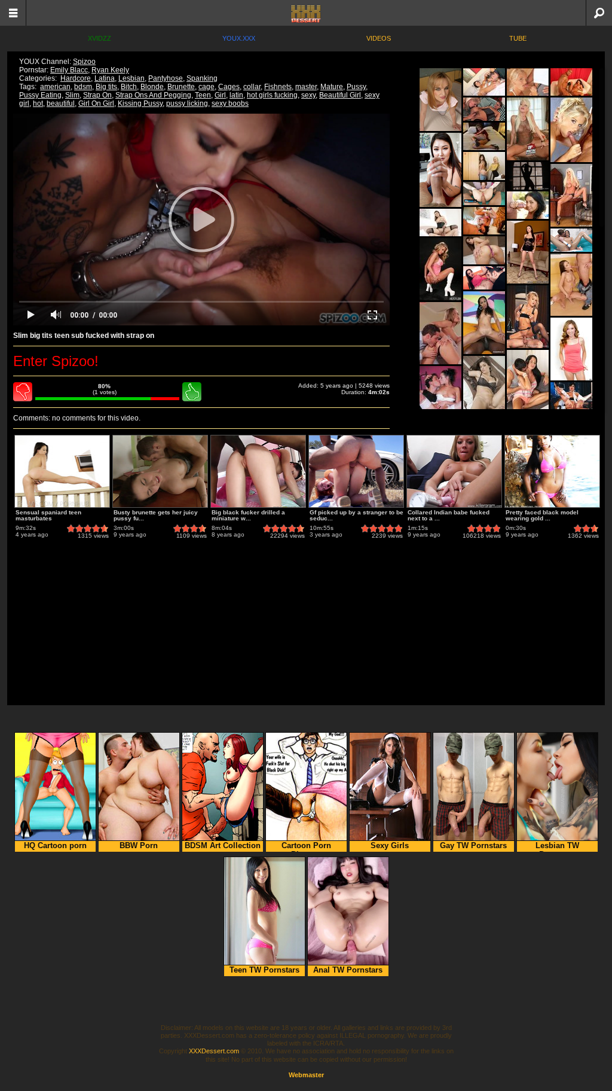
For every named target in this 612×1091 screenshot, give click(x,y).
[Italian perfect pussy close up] (484, 250)
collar (252, 87)
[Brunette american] (484, 136)
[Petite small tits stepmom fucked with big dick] (440, 170)
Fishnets (278, 87)
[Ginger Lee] (528, 316)
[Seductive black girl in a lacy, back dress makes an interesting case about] (528, 252)
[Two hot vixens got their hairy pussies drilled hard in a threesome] (484, 109)
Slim (72, 95)
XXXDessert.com (214, 1051)
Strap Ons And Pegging (153, 95)
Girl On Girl (96, 103)
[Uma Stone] (484, 387)
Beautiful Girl (340, 95)
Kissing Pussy (140, 103)
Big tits (106, 87)
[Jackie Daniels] (528, 205)
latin (236, 95)
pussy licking (187, 103)
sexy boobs (230, 103)
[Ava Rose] (571, 396)
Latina (104, 78)
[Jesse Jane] (528, 128)
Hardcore (75, 78)
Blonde (152, 87)
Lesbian (131, 78)
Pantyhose (165, 78)
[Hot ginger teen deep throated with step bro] (484, 193)
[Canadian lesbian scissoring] (484, 166)
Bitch (129, 87)
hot (38, 103)
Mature (331, 87)
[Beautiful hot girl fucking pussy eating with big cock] (571, 240)
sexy (308, 95)
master (306, 87)
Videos (378, 38)
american (55, 87)
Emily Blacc (69, 70)
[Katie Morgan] (440, 269)
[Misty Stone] (484, 322)
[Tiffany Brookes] (484, 220)
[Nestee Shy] (440, 333)
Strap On (97, 95)
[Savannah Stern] (571, 82)
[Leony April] (571, 285)
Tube (518, 38)
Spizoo (84, 61)
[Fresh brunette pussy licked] (484, 277)
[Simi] (440, 222)
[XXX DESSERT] (306, 13)
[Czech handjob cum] (528, 381)
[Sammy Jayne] (528, 82)
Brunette (181, 87)
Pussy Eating (40, 95)
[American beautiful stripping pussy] (571, 195)
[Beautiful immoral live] (571, 349)
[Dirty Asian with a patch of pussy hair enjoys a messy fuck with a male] (528, 176)
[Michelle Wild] (440, 397)
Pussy (356, 87)
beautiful (61, 103)
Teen (203, 95)
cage (206, 87)
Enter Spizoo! (56, 361)
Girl (220, 95)
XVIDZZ (99, 38)
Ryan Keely (110, 70)
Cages (229, 87)
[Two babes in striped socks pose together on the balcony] (440, 99)
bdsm (83, 87)
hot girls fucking (272, 95)
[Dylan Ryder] (484, 82)
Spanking (202, 78)
